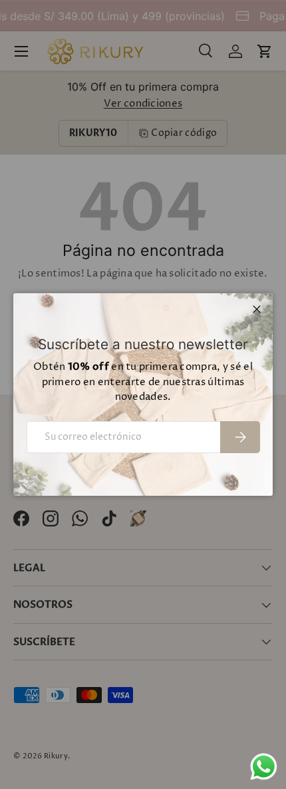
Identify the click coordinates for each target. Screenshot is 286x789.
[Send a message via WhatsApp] (263, 766)
